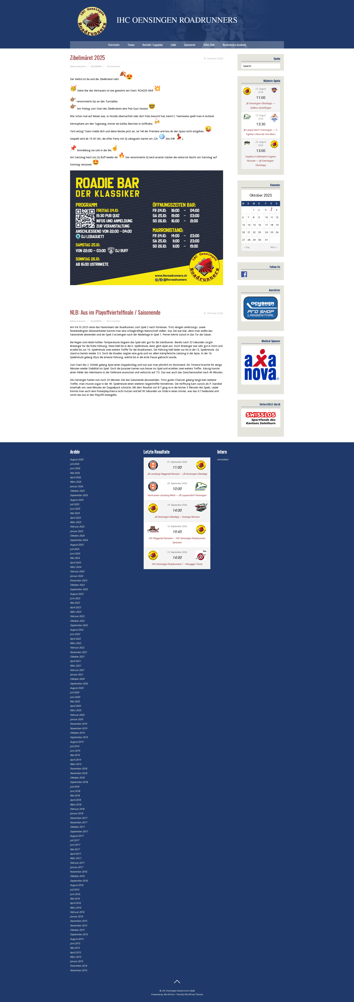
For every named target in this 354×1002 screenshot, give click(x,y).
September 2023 (79, 589)
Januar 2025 (76, 531)
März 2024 (75, 567)
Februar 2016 (77, 912)
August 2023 (76, 594)
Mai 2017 (75, 849)
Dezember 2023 (78, 580)
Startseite (113, 45)
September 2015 (79, 934)
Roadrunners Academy (234, 45)
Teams (131, 45)
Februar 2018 (77, 809)
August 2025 (76, 500)
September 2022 (79, 625)
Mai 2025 (75, 513)
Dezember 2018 (78, 768)
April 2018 (75, 800)
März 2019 (75, 764)
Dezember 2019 (78, 723)
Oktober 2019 (77, 732)
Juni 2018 (75, 791)
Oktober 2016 (77, 876)
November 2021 (78, 652)
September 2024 (79, 540)
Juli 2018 (74, 786)
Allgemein (96, 66)
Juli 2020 (74, 692)
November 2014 (78, 970)
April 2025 (75, 517)
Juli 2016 (74, 889)
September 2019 (79, 737)
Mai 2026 (75, 473)
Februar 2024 (77, 571)
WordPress (169, 994)
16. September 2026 (177, 526)
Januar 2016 (76, 916)
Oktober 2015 (77, 930)
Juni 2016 (75, 894)
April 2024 (75, 562)
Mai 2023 (75, 602)
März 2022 (75, 643)
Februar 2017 (77, 862)
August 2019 (76, 741)
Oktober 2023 (77, 585)
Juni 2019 (75, 750)
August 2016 (76, 885)
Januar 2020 (76, 719)
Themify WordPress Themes (189, 994)
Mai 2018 (75, 795)
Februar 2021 (77, 670)
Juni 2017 (75, 844)
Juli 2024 (74, 549)
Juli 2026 (74, 464)
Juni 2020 (75, 697)
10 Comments (113, 66)
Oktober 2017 (77, 827)
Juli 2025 (74, 504)
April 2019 (75, 759)
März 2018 (75, 804)
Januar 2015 (76, 961)
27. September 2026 (177, 462)
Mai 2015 (75, 947)
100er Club (209, 45)
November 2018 (78, 773)
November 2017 (78, 822)
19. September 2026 (177, 505)
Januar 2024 (76, 576)
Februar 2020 (77, 715)
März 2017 (75, 858)
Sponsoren (189, 45)
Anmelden (222, 459)
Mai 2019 (75, 755)
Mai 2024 (75, 558)
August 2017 (76, 836)
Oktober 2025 (77, 490)
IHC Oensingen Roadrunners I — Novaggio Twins (177, 564)
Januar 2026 (76, 486)
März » (273, 247)
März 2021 (75, 665)
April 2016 (75, 903)
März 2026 (75, 481)
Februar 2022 (77, 647)
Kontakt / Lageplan (153, 45)
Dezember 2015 (78, 921)
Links (173, 45)
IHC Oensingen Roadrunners (176, 990)
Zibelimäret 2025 (87, 57)
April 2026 (75, 477)
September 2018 (79, 782)
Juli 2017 (74, 840)
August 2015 (76, 939)
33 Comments (113, 321)
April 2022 (75, 638)
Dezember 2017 (78, 818)
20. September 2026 (177, 483)
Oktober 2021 (77, 656)
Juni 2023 (75, 598)
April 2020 (75, 706)
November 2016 (78, 871)
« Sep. (247, 247)
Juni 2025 (75, 508)
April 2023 (75, 607)
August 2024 (76, 544)
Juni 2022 (75, 634)
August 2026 (76, 459)
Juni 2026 (75, 468)
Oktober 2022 (77, 620)
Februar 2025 (77, 526)
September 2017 (79, 831)
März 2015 (75, 957)
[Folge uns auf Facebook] (244, 274)
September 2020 (79, 683)
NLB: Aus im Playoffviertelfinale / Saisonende (115, 312)
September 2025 (79, 495)
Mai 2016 (75, 898)
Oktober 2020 (77, 679)
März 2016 (75, 907)
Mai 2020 (75, 701)
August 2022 (76, 629)
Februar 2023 (77, 616)
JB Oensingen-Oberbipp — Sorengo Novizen (176, 516)
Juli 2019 (74, 746)
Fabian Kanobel (77, 66)
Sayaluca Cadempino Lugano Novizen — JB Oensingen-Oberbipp (260, 161)
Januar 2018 (76, 813)
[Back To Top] (177, 981)
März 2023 (75, 611)
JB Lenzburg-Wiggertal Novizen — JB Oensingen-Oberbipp (177, 474)
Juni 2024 (75, 553)
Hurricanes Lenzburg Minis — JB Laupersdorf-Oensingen (177, 495)
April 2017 (75, 853)
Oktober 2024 (77, 535)
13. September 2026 (177, 552)
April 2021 (75, 661)
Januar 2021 (76, 674)
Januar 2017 (76, 867)
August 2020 (76, 688)
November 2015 (78, 925)
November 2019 (78, 728)
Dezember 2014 (78, 965)
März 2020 (75, 710)
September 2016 (79, 880)
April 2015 (75, 952)
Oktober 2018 (77, 777)
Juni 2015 (75, 943)
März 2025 (75, 522)
